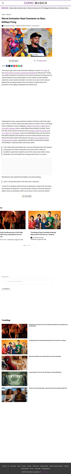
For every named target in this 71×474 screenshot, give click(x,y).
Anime (19, 466)
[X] (9, 66)
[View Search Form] (68, 3)
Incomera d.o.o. (45, 472)
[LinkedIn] (12, 66)
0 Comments (35, 26)
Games (29, 466)
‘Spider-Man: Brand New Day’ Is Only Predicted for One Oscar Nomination (45, 356)
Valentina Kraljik (9, 26)
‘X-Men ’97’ (46, 70)
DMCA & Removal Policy (56, 466)
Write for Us (36, 466)
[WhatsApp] (19, 66)
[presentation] (44, 220)
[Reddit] (16, 66)
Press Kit (66, 466)
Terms (31, 468)
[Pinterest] (14, 66)
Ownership (38, 468)
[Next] (58, 227)
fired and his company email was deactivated (21, 73)
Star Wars (13, 466)
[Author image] (2, 26)
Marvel (4, 466)
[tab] (25, 245)
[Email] (21, 66)
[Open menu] (3, 3)
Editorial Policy (43, 60)
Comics (24, 466)
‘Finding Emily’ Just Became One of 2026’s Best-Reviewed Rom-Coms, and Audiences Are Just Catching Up (48, 325)
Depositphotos (46, 468)
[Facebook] (7, 66)
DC (8, 466)
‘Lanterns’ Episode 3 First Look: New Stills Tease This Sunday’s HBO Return (45, 372)
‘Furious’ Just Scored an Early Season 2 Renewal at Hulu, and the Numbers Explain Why (48, 388)
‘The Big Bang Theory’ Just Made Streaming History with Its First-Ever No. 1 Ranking (47, 340)
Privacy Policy (24, 468)
